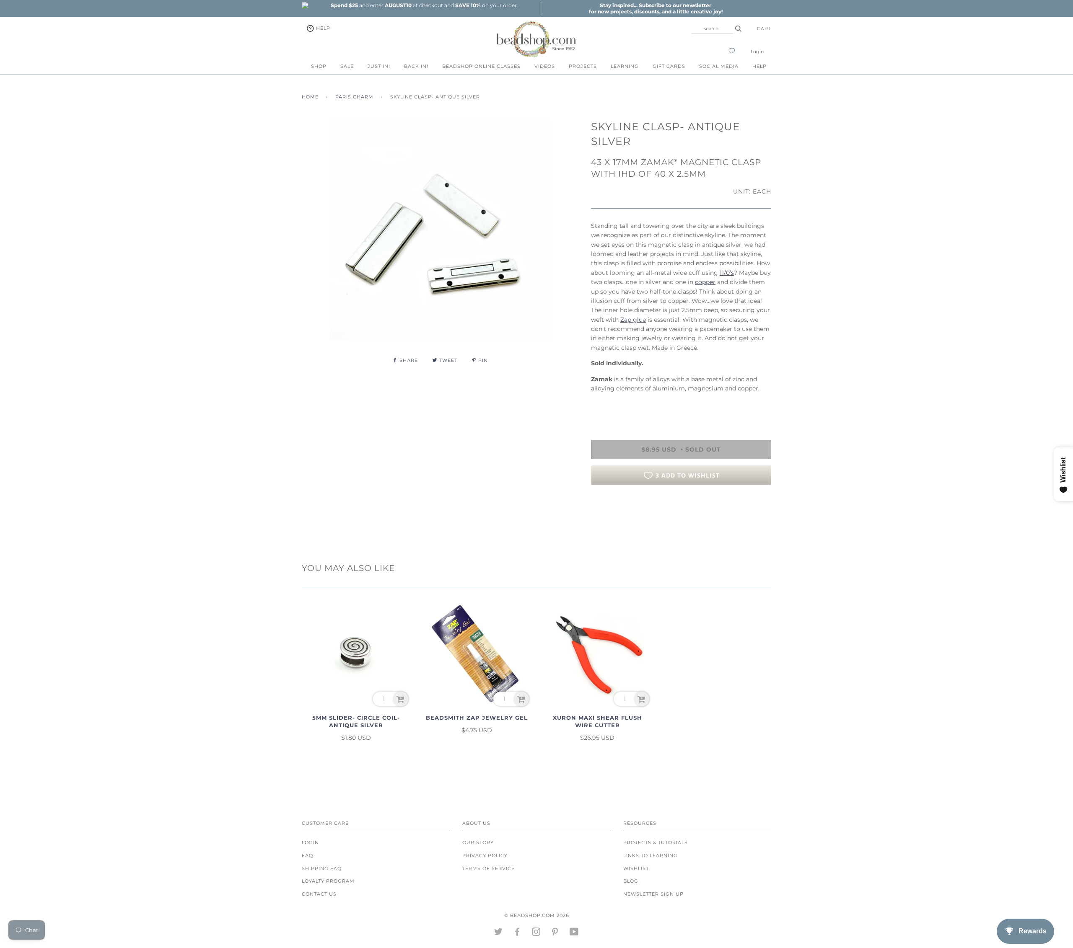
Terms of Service (488, 868)
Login (757, 51)
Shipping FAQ (322, 868)
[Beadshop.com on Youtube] (574, 933)
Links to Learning (650, 855)
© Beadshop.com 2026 (536, 915)
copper (705, 282)
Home (310, 97)
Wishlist (636, 868)
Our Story (478, 842)
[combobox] (712, 28)
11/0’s (727, 272)
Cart (764, 28)
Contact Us (319, 894)
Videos (544, 66)
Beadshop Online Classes (481, 66)
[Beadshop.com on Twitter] (498, 933)
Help (322, 28)
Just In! (379, 66)
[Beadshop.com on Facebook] (517, 933)
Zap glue (633, 319)
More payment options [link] (681, 520)
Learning (625, 66)
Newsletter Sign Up (653, 894)
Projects (583, 66)
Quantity (604, 406)
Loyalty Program (328, 881)
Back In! (416, 66)
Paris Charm (354, 97)
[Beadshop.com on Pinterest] (555, 933)
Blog (630, 881)
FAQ (307, 855)
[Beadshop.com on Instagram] (536, 933)
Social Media (719, 66)
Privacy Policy (485, 855)
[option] (424, 5)
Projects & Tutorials (655, 842)
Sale (347, 66)
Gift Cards (669, 66)
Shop (319, 66)
